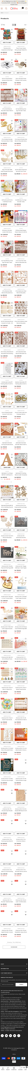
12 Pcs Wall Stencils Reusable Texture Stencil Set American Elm (7, 110)
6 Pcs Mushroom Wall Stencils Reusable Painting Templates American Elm (21, 292)
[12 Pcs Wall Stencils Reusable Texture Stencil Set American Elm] (7, 95)
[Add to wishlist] (12, 30)
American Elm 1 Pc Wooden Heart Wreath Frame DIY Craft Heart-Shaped (7, 810)
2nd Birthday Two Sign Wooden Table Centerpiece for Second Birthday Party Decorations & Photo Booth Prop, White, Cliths (21, 201)
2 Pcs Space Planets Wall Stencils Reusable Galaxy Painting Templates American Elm (21, 140)
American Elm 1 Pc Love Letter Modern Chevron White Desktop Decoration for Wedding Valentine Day (21, 749)
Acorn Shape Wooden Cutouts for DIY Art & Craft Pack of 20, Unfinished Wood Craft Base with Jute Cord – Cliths (7, 413)
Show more (14, 947)
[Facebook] (2, 1035)
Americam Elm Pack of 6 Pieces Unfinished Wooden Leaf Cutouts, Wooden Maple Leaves (7, 536)
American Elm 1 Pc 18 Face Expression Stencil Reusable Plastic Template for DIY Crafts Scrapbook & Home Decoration (21, 719)
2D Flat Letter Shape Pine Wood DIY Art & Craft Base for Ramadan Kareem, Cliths (21, 170)
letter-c (6, 482)
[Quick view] (12, 32)
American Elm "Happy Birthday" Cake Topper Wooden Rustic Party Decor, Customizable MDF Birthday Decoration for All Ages (21, 567)
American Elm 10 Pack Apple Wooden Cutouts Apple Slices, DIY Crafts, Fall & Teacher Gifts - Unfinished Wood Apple (7, 931)
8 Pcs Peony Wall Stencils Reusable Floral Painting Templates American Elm (7, 352)
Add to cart (7, 42)
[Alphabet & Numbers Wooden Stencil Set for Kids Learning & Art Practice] (21, 429)
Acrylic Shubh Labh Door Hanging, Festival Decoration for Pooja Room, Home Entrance (21, 413)
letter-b (4, 482)
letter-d (8, 482)
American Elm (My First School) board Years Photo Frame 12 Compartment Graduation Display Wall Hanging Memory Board (7, 658)
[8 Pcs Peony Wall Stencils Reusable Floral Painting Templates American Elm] (7, 338)
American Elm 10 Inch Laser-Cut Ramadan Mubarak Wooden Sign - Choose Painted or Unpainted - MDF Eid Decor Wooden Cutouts (21, 901)
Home (2, 12)
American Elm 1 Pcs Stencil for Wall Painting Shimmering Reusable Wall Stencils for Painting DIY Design (7, 870)
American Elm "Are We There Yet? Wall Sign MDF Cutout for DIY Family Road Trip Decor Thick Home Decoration (7, 567)
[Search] (6, 8)
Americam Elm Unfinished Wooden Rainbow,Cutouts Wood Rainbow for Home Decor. (21, 536)
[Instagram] (6, 1035)
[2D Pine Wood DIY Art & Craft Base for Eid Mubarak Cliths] (7, 186)
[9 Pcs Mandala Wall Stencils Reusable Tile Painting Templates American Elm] (21, 338)
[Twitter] (18, 1035)
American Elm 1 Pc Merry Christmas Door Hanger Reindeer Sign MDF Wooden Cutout (7, 779)
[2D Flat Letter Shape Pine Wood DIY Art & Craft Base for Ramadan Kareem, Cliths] (21, 156)
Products (7, 12)
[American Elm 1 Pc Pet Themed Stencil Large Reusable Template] (21, 765)
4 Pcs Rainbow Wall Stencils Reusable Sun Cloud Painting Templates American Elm (7, 292)
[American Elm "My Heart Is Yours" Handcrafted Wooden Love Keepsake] (7, 582)
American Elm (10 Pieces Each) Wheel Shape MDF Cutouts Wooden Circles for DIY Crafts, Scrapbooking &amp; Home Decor (21, 627)
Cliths (7, 76)
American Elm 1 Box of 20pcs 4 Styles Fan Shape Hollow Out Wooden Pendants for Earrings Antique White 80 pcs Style (7, 688)
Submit (21, 984)
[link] (8, 1068)
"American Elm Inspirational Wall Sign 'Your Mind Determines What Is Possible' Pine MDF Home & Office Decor (7, 49)
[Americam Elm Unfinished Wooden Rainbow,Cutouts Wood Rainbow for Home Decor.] (21, 522)
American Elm (7, 46)
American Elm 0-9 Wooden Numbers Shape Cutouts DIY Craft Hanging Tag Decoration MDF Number (21, 658)
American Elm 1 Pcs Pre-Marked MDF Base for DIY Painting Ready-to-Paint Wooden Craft (21, 810)
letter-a (2, 482)
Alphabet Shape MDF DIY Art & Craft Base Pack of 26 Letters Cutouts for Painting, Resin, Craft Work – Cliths (7, 506)
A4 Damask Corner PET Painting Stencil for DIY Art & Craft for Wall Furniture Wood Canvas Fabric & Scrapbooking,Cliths (7, 383)
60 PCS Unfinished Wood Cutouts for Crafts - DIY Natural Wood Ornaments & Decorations (7, 322)
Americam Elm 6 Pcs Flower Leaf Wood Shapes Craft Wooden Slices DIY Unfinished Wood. (21, 506)
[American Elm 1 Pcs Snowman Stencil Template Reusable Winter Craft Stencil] (21, 825)
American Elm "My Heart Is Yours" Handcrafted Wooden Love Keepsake (7, 597)
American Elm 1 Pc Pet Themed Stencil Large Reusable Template (21, 779)
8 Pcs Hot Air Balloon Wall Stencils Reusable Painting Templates (21, 322)
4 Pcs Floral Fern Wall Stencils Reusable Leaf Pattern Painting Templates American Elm (21, 261)
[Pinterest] (10, 1035)
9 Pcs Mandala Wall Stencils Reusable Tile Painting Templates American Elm (21, 352)
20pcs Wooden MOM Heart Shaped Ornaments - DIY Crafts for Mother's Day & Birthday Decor (7, 170)
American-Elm (20, 503)
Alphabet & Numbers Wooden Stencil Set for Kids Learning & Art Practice (21, 443)
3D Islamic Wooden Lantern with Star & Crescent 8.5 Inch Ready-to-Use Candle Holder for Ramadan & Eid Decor (7, 231)
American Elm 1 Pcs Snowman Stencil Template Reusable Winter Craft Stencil (21, 840)
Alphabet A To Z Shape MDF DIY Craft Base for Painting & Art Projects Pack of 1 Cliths (7, 474)
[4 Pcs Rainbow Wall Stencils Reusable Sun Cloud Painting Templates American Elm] (7, 277)
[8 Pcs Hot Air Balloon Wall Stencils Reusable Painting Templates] (21, 307)
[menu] (2, 8)
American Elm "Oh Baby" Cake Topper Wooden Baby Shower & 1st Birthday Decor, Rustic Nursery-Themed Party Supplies (21, 597)
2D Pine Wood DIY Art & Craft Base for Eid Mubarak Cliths (7, 201)
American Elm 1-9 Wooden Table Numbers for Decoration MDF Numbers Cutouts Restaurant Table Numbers (7, 901)
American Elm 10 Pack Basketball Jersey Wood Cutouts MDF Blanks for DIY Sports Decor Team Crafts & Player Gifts (21, 931)
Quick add (7, 467)
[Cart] (26, 8)
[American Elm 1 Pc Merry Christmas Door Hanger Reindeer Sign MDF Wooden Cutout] (7, 765)
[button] (13, 25)
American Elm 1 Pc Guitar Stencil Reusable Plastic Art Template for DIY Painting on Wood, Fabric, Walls (7, 749)
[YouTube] (14, 1035)
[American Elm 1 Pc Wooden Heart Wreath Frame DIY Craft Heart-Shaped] (7, 795)
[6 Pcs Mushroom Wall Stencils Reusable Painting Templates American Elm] (21, 277)
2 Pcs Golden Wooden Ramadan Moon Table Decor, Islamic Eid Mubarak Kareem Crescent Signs (7, 140)
